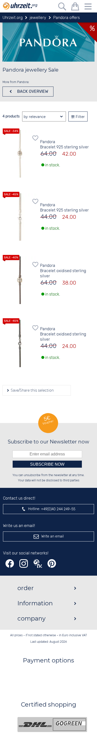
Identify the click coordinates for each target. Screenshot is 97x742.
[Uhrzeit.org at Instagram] (23, 563)
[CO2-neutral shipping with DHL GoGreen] (52, 724)
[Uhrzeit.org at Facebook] (9, 563)
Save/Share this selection (32, 390)
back (32, 91)
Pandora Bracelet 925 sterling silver (64, 144)
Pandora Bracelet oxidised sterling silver (63, 271)
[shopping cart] (75, 7)
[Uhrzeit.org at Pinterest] (51, 563)
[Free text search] (62, 7)
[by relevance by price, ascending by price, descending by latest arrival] (44, 116)
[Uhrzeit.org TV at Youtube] (38, 563)
